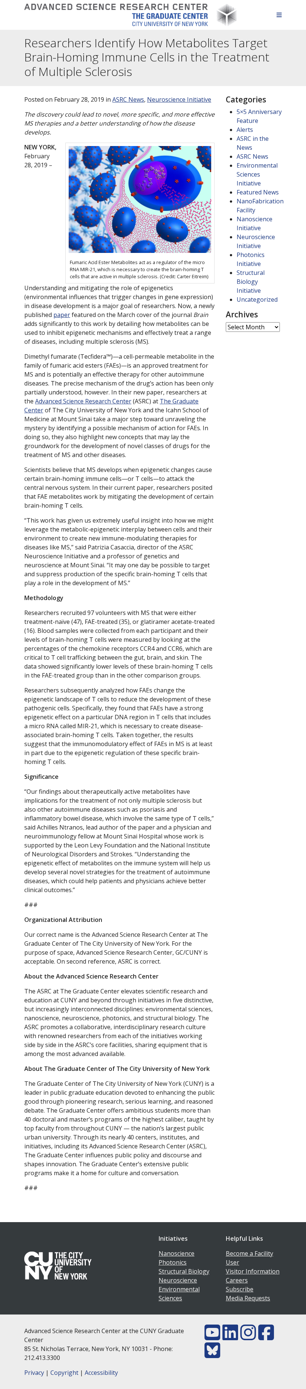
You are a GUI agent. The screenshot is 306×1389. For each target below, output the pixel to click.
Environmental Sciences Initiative (257, 174)
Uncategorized (257, 299)
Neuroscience (178, 1280)
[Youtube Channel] (212, 1337)
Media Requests (248, 1298)
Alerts (245, 130)
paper (61, 315)
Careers (237, 1280)
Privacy (34, 1373)
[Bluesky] (212, 1355)
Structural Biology (184, 1271)
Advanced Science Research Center (83, 401)
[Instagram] (248, 1337)
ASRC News (128, 99)
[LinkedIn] (230, 1337)
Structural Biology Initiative (251, 282)
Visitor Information (253, 1271)
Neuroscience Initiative (179, 99)
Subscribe (239, 1289)
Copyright (64, 1373)
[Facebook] (266, 1337)
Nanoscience (176, 1253)
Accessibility (101, 1373)
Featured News (258, 192)
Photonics (173, 1262)
